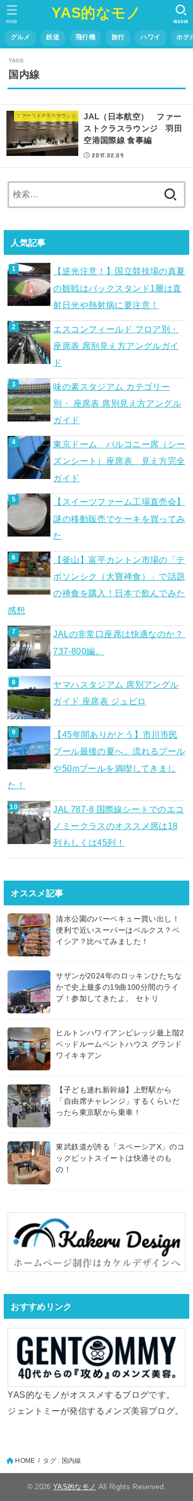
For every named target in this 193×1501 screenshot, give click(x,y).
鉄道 (53, 37)
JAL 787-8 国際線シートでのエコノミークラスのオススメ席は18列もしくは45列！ (118, 826)
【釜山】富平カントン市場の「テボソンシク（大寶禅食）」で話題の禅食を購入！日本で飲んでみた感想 (96, 585)
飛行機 (85, 37)
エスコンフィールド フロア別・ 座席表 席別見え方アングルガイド (116, 346)
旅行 (118, 37)
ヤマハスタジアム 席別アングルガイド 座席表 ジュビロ (116, 693)
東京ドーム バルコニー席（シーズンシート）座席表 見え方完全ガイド (119, 461)
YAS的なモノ (96, 13)
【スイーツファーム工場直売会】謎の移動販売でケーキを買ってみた (119, 518)
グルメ (21, 37)
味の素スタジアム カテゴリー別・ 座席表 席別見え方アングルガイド (117, 403)
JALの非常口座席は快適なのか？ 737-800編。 (119, 642)
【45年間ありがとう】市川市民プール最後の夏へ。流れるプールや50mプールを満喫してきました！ (96, 760)
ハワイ (150, 37)
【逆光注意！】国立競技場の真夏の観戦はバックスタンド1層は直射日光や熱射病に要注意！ (119, 288)
